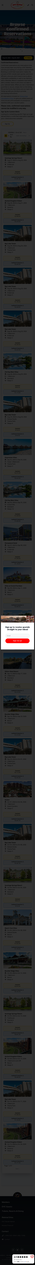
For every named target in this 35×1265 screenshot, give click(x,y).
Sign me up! (17, 640)
